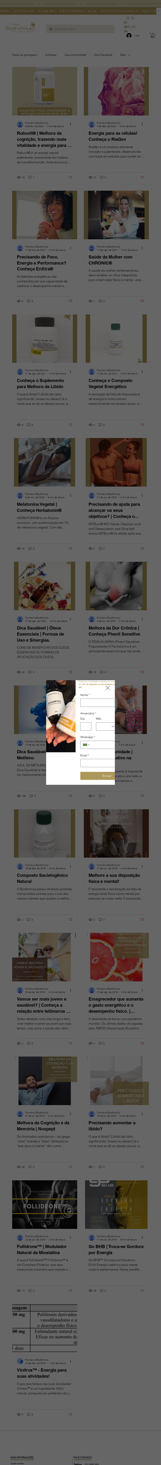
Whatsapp (87, 737)
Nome (85, 695)
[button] (108, 688)
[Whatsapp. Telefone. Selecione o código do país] (86, 744)
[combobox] (107, 726)
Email (84, 755)
